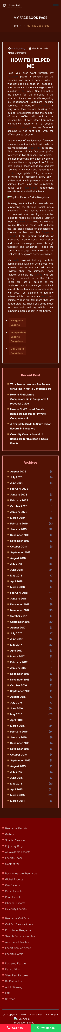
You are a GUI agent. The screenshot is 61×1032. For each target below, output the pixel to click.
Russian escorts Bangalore (21, 873)
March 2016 (17, 725)
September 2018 (20, 552)
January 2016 (18, 737)
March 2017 (17, 656)
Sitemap (10, 999)
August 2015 (18, 766)
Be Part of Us (13, 981)
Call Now (17, 1027)
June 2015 (16, 777)
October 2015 (18, 754)
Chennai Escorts (15, 903)
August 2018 (18, 558)
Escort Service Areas (18, 948)
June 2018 (16, 569)
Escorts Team (13, 858)
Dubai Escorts (13, 891)
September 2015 (20, 760)
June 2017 (16, 639)
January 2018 (18, 598)
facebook (12, 76)
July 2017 (16, 633)
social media (43, 105)
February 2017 (18, 662)
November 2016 (19, 679)
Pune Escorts (13, 897)
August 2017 (18, 627)
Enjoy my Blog (14, 846)
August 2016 (18, 696)
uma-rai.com (36, 1014)
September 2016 (20, 691)
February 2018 (19, 592)
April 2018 (16, 581)
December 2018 (19, 535)
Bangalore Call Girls (17, 918)
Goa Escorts (12, 885)
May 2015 (16, 783)
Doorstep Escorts (15, 963)
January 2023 (18, 494)
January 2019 (18, 529)
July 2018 (16, 564)
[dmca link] (27, 1022)
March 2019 (17, 517)
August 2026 (18, 471)
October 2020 (18, 506)
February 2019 (19, 523)
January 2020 (18, 512)
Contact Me (12, 864)
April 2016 (16, 720)
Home (15, 25)
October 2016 (18, 685)
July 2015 (16, 772)
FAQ (7, 993)
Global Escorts (14, 879)
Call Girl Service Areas (19, 924)
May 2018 (16, 575)
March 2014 (17, 800)
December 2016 (19, 673)
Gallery (9, 834)
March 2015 (17, 795)
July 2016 (16, 702)
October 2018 (18, 546)
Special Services (15, 840)
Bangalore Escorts (16, 828)
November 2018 (19, 540)
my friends (25, 221)
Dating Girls (12, 969)
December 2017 (19, 604)
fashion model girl (19, 127)
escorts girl (34, 147)
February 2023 (19, 488)
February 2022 (19, 500)
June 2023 (16, 483)
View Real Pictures (16, 975)
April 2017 (16, 650)
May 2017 (16, 644)
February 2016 (19, 731)
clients (38, 274)
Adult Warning (13, 987)
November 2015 (19, 748)
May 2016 (16, 714)
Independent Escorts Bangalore (18, 337)
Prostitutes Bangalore (18, 930)
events (44, 296)
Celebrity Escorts (16, 909)
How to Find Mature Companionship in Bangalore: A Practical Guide (29, 399)
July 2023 (16, 477)
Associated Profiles (17, 942)
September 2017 (20, 621)
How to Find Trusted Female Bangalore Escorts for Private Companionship (28, 414)
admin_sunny (18, 48)
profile (22, 91)
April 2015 (16, 789)
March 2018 (17, 587)
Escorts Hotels (14, 954)
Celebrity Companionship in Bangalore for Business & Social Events (29, 439)
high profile (31, 187)
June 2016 (16, 708)
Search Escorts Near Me (20, 936)
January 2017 (18, 668)
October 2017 (18, 616)
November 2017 (19, 610)
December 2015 (19, 743)
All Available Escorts (17, 852)
